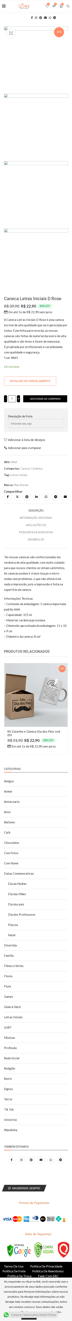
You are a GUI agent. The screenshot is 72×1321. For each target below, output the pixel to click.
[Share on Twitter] (17, 496)
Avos (7, 812)
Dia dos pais (16, 904)
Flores (8, 976)
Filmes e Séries (14, 966)
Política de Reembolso (48, 1271)
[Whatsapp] (51, 1159)
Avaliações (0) (36, 525)
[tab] (36, 510)
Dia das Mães (17, 894)
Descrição (36, 510)
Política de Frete (14, 1271)
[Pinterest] (31, 1159)
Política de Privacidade (46, 1266)
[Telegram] (60, 1159)
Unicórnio (10, 1119)
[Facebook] (12, 1159)
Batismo (9, 822)
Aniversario (12, 801)
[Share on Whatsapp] (46, 496)
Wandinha (10, 1130)
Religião (9, 1068)
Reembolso (36, 539)
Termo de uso (14, 1266)
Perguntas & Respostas (36, 532)
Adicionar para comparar (24, 448)
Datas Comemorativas (19, 873)
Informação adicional (36, 517)
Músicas (9, 1037)
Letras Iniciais (18, 475)
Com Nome (11, 863)
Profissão (10, 1048)
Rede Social (11, 1058)
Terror (8, 1099)
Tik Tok (9, 1109)
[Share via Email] (65, 496)
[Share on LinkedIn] (36, 496)
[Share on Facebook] (7, 496)
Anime (8, 791)
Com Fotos (11, 853)
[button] (9, 713)
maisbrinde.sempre (26, 1188)
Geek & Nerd (12, 1007)
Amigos (9, 781)
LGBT (8, 1027)
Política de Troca (19, 1276)
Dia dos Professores (21, 914)
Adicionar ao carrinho (45, 398)
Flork (7, 986)
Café (7, 832)
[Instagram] (22, 1159)
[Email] (41, 1159)
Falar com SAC (48, 1276)
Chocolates (11, 842)
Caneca (25, 468)
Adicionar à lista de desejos (26, 440)
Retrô (8, 1078)
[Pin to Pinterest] (26, 496)
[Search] (68, 6)
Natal (11, 935)
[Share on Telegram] (55, 496)
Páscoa (13, 925)
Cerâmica (37, 468)
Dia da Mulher (17, 883)
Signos (8, 1089)
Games (8, 996)
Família (9, 955)
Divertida (10, 945)
